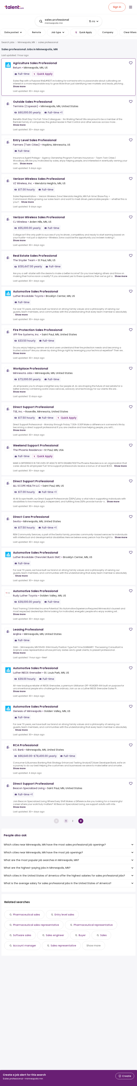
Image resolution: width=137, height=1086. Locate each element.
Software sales (22, 935)
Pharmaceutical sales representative (36, 925)
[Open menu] (130, 7)
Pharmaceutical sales (26, 914)
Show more (19, 86)
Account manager (24, 945)
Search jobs (7, 42)
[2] (80, 820)
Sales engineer (55, 935)
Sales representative (63, 945)
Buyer (82, 935)
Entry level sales (64, 914)
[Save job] (131, 62)
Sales (103, 935)
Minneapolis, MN (26, 42)
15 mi (92, 21)
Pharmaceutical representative (93, 925)
